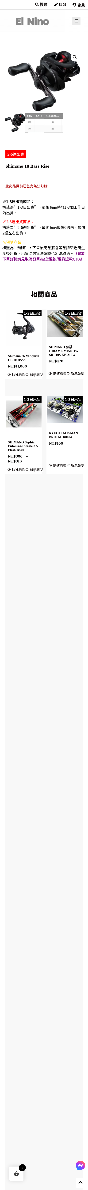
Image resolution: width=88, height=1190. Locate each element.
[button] (75, 57)
